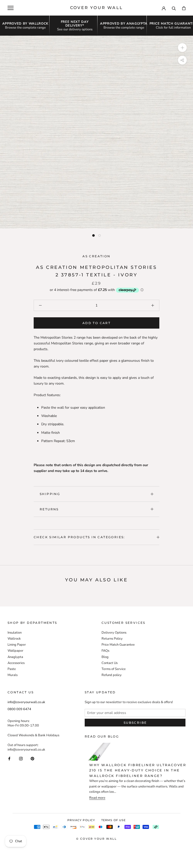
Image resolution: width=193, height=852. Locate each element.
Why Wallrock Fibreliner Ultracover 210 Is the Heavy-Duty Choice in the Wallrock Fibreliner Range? (137, 770)
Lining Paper (17, 644)
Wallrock (14, 638)
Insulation (15, 632)
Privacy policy (81, 820)
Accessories (16, 663)
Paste (12, 669)
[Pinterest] (32, 758)
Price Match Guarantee (118, 644)
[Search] (174, 8)
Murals (13, 675)
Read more (97, 798)
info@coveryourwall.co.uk (26, 702)
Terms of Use (113, 820)
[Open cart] (183, 8)
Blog (105, 657)
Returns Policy (112, 638)
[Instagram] (21, 758)
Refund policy (112, 675)
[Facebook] (9, 758)
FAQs (105, 650)
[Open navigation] (11, 8)
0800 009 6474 (19, 709)
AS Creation (96, 256)
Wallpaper (15, 650)
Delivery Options (114, 632)
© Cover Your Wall (96, 838)
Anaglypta (15, 657)
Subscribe (135, 722)
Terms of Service (114, 669)
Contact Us (110, 663)
